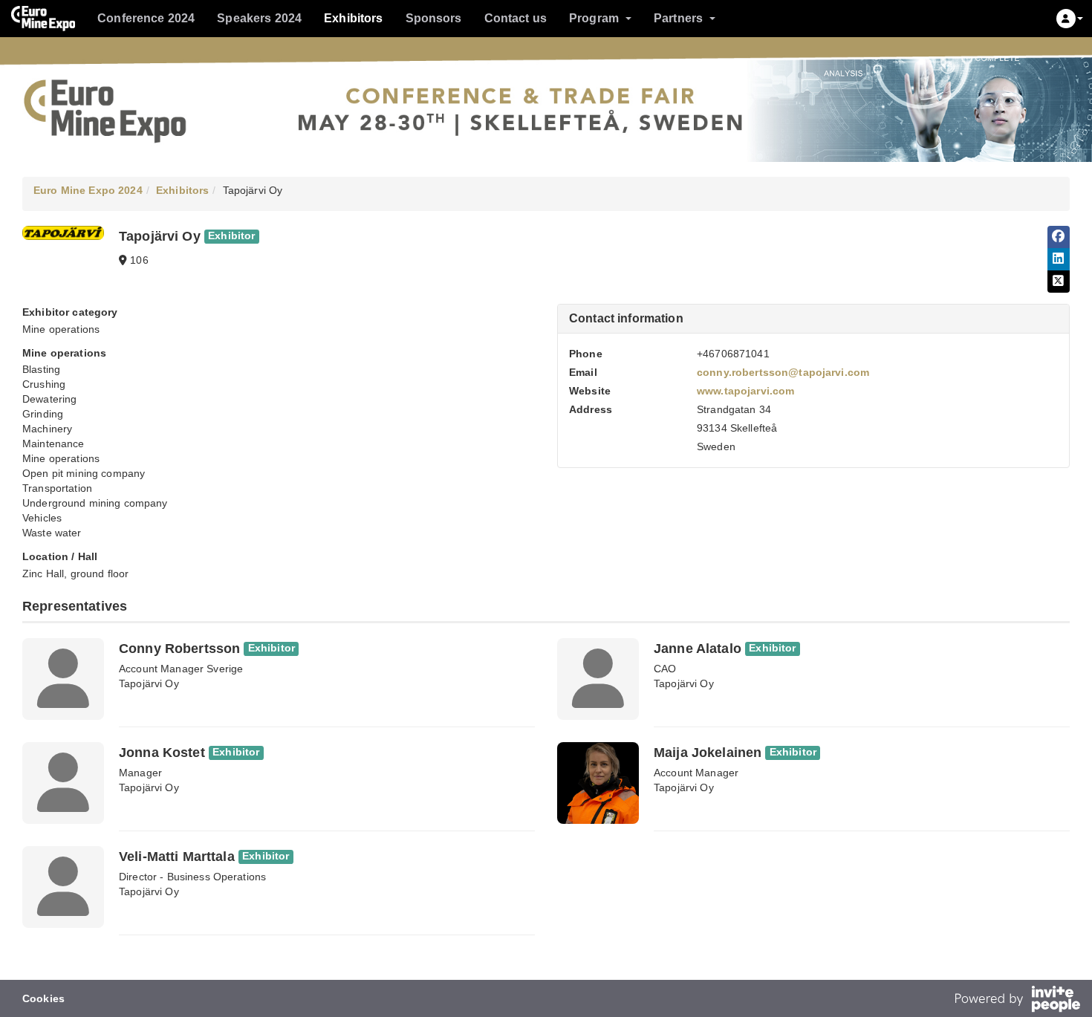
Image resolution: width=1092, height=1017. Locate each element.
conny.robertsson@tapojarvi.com (783, 372)
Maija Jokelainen (707, 752)
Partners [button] (678, 18)
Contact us (515, 18)
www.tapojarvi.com (745, 391)
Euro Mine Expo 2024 (88, 190)
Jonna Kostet (162, 752)
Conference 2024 (146, 18)
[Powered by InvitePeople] (1017, 1001)
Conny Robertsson (179, 648)
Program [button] (594, 18)
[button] (1069, 18)
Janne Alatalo (697, 648)
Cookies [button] (43, 998)
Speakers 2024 (259, 18)
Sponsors (434, 18)
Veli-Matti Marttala (177, 856)
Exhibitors (353, 18)
